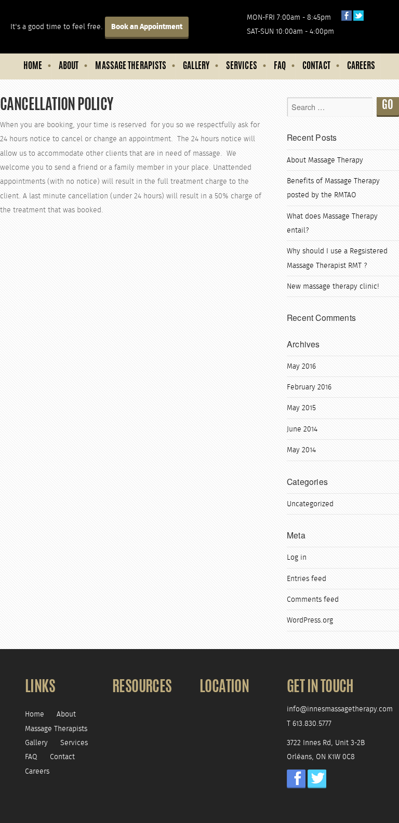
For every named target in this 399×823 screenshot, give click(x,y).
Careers (361, 66)
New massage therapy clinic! (333, 286)
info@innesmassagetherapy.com (340, 709)
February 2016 (309, 387)
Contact (316, 66)
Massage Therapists (130, 66)
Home (32, 66)
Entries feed (306, 579)
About (69, 66)
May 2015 (301, 408)
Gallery (196, 66)
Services (241, 66)
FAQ (280, 66)
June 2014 (302, 429)
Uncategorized (310, 504)
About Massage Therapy (325, 160)
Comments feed (313, 599)
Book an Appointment (146, 27)
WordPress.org (310, 620)
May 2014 (301, 450)
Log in (297, 557)
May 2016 (301, 366)
